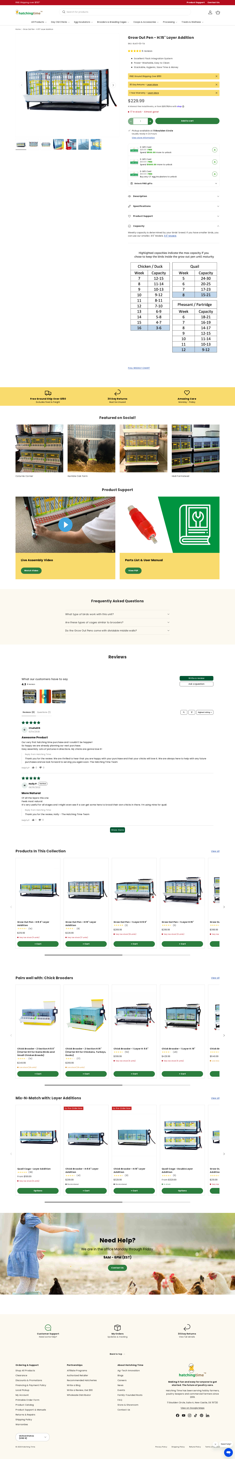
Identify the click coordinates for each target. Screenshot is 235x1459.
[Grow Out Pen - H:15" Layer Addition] (86, 888)
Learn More (152, 84)
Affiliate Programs (77, 1370)
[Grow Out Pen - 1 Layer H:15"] (182, 888)
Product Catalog (25, 1404)
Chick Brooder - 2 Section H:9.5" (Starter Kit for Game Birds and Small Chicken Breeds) (36, 1052)
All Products (37, 22)
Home (18, 29)
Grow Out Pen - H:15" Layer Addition (38, 29)
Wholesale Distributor (79, 1395)
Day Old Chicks (59, 22)
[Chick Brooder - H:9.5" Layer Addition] (86, 1135)
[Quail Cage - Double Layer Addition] (182, 1135)
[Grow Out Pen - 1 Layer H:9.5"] (134, 888)
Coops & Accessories (144, 22)
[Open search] (183, 712)
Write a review (196, 678)
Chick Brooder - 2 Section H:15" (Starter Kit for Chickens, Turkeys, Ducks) (85, 1052)
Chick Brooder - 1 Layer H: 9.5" (131, 1048)
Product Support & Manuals (31, 1409)
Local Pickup (22, 1390)
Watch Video (31, 570)
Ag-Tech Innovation (129, 1370)
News (120, 1385)
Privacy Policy (161, 1447)
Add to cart (187, 120)
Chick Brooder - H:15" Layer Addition (129, 1170)
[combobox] (125, 12)
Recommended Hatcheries (82, 1380)
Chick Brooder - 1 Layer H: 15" (178, 1048)
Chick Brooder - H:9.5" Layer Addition (81, 1170)
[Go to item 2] (44, 696)
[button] (218, 12)
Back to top (116, 1354)
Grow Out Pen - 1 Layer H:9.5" (130, 921)
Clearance (21, 1375)
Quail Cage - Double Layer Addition (177, 1170)
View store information (143, 137)
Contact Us (213, 2)
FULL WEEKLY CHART (139, 368)
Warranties (22, 1424)
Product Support (196, 2)
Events (121, 1390)
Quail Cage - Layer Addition (34, 1168)
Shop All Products (25, 1370)
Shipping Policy (24, 1419)
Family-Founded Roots (130, 1395)
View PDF (133, 570)
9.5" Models (170, 235)
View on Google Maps (192, 1408)
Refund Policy (195, 1447)
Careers (122, 1380)
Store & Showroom (128, 1404)
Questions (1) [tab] (44, 712)
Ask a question (196, 684)
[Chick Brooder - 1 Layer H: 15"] (182, 1014)
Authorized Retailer (77, 1375)
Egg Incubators (82, 22)
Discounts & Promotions (29, 1380)
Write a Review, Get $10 (80, 1390)
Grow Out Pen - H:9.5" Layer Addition (33, 923)
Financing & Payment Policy (31, 1385)
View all (215, 851)
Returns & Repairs (25, 1414)
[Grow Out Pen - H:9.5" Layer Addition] (38, 888)
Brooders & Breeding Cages (111, 22)
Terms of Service (212, 1447)
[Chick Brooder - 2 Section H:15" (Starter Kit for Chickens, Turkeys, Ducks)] (86, 1014)
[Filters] (191, 712)
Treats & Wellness (191, 22)
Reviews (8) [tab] (29, 712)
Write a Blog (73, 1385)
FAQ (120, 1400)
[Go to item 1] (29, 696)
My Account (22, 1395)
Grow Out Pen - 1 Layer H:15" (178, 921)
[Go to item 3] (59, 696)
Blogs (120, 1375)
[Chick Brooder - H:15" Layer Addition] (134, 1135)
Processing (169, 22)
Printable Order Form (27, 1400)
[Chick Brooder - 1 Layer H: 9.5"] (134, 1014)
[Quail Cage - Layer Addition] (38, 1135)
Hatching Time (28, 1447)
